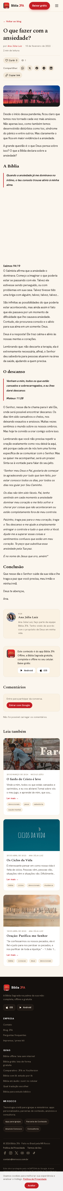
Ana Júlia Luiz (15, 46)
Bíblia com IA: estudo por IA (17, 1075)
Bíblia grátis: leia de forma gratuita (17, 1063)
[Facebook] (4, 1153)
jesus (26, 804)
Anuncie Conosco (13, 1128)
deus (33, 961)
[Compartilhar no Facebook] (37, 68)
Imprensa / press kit (13, 1040)
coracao (22, 961)
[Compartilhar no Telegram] (44, 68)
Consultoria (33, 1128)
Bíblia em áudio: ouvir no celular (20, 1080)
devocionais (14, 804)
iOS (45, 670)
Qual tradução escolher (16, 1086)
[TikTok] (34, 1153)
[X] (16, 1153)
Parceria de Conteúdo (36, 1121)
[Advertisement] (31, 225)
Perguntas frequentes (14, 1035)
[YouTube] (22, 1153)
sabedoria (38, 804)
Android (28, 670)
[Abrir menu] (56, 5)
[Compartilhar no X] (30, 68)
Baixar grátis (39, 5)
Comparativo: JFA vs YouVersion (20, 1070)
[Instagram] (10, 1153)
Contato (7, 1024)
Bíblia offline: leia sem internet (19, 1056)
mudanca (48, 885)
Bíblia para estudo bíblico (17, 1091)
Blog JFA (8, 1029)
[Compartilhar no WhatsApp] (23, 68)
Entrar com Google (19, 705)
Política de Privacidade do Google (37, 1171)
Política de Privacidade (14, 1147)
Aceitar (31, 1185)
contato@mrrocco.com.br (15, 1159)
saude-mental (14, 809)
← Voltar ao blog (12, 21)
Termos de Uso (34, 1147)
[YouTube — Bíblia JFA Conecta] (28, 1153)
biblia (10, 885)
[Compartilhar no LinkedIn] (51, 68)
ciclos (21, 885)
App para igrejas (13, 1121)
